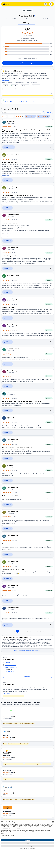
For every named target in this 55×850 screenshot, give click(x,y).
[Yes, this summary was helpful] (49, 93)
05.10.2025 (14, 126)
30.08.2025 (14, 540)
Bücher (4, 743)
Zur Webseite (27, 676)
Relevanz (49, 112)
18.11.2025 (14, 398)
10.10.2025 (14, 330)
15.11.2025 (14, 354)
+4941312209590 (9, 662)
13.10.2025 (14, 159)
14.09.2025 (14, 444)
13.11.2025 (14, 470)
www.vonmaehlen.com (10, 665)
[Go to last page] (44, 631)
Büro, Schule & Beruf (7, 723)
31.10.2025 (14, 376)
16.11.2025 (14, 219)
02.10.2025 (14, 252)
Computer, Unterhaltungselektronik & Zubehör (13, 695)
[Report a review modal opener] (50, 147)
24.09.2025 (14, 280)
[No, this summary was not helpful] (51, 93)
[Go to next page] (40, 631)
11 (37, 631)
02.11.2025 (14, 612)
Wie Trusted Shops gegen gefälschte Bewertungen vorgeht (19, 101)
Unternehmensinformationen (44, 23)
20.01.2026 (14, 192)
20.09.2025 (14, 304)
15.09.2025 (14, 516)
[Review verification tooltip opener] (35, 16)
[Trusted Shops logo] (6, 4)
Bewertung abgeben (28, 63)
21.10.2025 (14, 492)
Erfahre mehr (37, 704)
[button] (45, 4)
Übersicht (9, 23)
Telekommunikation (46, 764)
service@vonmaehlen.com (11, 667)
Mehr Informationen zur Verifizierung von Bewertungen (27, 650)
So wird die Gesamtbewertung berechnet (27, 58)
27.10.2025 (14, 566)
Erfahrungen (26, 23)
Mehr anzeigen (9, 671)
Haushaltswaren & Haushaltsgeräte (32, 764)
